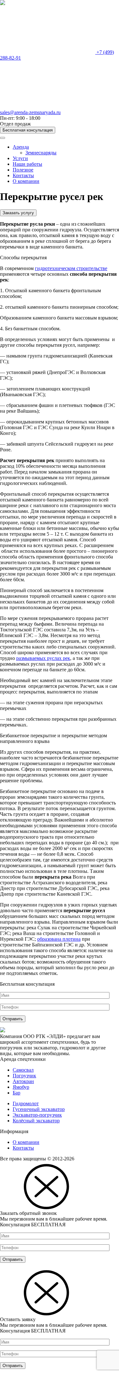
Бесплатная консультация (28, 130)
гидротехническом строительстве (71, 268)
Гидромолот (26, 1103)
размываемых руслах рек (43, 658)
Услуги (20, 158)
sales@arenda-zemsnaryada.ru (30, 112)
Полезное (23, 169)
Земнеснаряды (40, 152)
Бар (16, 1092)
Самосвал (23, 1070)
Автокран (23, 1081)
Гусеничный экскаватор (39, 1109)
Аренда (21, 147)
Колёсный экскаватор (36, 1120)
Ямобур (21, 1087)
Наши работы (27, 164)
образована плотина (59, 939)
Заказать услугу (18, 212)
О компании (26, 181)
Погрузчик (24, 1075)
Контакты (23, 175)
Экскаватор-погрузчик (37, 1115)
